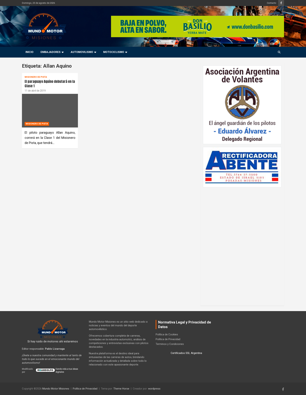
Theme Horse (121, 388)
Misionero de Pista (36, 77)
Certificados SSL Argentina (186, 353)
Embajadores (51, 52)
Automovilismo (82, 52)
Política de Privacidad (168, 339)
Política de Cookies (167, 334)
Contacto (271, 3)
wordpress (154, 388)
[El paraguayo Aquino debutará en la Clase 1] (50, 111)
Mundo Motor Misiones (55, 388)
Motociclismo (113, 52)
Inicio (29, 52)
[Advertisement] (242, 245)
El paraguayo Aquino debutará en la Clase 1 (50, 83)
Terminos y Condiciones (170, 344)
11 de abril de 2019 (35, 90)
